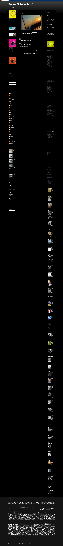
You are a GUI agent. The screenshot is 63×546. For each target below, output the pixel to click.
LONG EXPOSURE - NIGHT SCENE (25, 517)
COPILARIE (41, 506)
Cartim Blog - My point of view (50, 491)
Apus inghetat (52, 205)
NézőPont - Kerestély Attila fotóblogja (50, 443)
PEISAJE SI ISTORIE (50, 98)
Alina (10, 95)
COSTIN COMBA (11, 507)
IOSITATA (30, 515)
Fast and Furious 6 (52, 438)
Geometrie (10, 513)
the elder (11, 143)
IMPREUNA (34, 514)
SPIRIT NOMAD (13, 532)
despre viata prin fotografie (50, 348)
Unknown (11, 129)
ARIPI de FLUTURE (50, 468)
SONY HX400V (52, 303)
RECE (21, 528)
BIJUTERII (26, 504)
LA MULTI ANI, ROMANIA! (50, 187)
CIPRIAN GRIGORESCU (13, 506)
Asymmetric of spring (52, 366)
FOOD (19, 511)
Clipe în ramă (50, 407)
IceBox (15, 514)
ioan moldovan (12, 138)
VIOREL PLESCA (35, 536)
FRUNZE (20, 512)
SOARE (37, 531)
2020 (37, 500)
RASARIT (47, 527)
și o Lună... (52, 181)
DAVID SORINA (23, 508)
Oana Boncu (25, 522)
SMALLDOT (31, 531)
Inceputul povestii (52, 311)
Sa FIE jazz (52, 317)
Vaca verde (49, 493)
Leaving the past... (52, 387)
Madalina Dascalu (12, 118)
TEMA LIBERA (40, 533)
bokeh (49, 504)
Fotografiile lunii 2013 (50, 26)
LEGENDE (36, 516)
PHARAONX (36, 524)
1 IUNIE (21, 500)
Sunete (23, 533)
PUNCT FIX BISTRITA (29, 527)
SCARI (14, 530)
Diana (11, 110)
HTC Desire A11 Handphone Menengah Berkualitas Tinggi (50, 396)
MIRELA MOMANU (16, 520)
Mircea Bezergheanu (49, 519)
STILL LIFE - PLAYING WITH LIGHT (40, 532)
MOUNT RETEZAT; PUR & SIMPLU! (50, 239)
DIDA (34, 508)
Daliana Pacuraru (12, 107)
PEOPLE (24, 524)
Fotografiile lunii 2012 (50, 27)
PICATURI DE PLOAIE (28, 525)
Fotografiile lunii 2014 (50, 24)
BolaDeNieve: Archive (11, 205)
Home (48, 29)
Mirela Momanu (50, 399)
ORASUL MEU (44, 522)
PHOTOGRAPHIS (47, 524)
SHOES (13, 531)
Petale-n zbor (50, 247)
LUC (35, 517)
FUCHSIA (24, 512)
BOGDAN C (46, 504)
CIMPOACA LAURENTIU (11, 103)
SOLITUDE (43, 531)
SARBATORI (52, 529)
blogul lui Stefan (50, 378)
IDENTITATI (19, 514)
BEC (23, 504)
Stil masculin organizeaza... (52, 430)
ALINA (40, 501)
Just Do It (52, 401)
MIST (35, 520)
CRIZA (42, 507)
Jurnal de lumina (50, 203)
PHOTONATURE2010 (13, 525)
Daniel (11, 508)
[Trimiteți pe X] (34, 32)
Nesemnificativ (52, 248)
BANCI (9, 504)
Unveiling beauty (50, 415)
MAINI (34, 518)
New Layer (49, 315)
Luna (14, 518)
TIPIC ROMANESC (50, 52)
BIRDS (31, 504)
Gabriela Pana (12, 114)
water (47, 536)
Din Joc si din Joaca (50, 484)
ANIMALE (27, 502)
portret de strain (40, 526)
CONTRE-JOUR (32, 506)
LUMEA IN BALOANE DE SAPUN (43, 517)
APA (31, 502)
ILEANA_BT (26, 514)
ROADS (44, 528)
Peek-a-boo (14, 160)
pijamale (48, 525)
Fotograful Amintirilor (49, 452)
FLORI (53, 510)
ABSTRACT (47, 500)
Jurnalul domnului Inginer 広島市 (50, 289)
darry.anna (11, 136)
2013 (52, 445)
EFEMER (12, 510)
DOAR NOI (23, 42)
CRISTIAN (23, 507)
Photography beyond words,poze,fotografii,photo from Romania (50, 256)
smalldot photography (49, 460)
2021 (40, 500)
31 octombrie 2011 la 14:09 (26, 44)
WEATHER (51, 536)
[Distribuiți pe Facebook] (35, 32)
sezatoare (9, 531)
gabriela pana (40, 512)
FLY (15, 511)
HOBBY (49, 513)
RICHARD (24, 33)
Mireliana (25, 520)
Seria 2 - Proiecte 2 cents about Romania (50, 34)
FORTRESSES (25, 511)
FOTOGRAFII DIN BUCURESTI (50, 476)
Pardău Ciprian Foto (50, 435)
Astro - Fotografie (50, 265)
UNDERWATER (21, 535)
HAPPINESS (44, 513)
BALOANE (52, 503)
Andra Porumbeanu (12, 99)
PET (29, 524)
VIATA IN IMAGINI (11, 536)
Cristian (11, 105)
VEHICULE (47, 535)
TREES (41, 534)
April (10, 101)
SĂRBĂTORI (9, 530)
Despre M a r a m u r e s (12, 192)
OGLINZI (37, 522)
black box (49, 280)
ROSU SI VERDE (26, 529)
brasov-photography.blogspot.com (50, 356)
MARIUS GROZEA (48, 518)
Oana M (11, 120)
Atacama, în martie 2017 (52, 291)
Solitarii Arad (12, 127)
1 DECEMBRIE (15, 500)
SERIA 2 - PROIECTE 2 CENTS (49, 530)
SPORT (19, 532)
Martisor (10, 519)
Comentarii (12, 84)
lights (44, 516)
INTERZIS (16, 515)
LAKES (20, 516)
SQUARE (24, 532)
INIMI (54, 514)
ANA (10, 502)
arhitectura (9, 503)
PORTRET (33, 526)
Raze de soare (52, 527)
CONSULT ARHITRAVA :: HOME (50, 487)
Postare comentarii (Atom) (34, 53)
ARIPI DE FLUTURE (16, 503)
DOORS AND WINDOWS (47, 508)
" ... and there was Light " (50, 180)
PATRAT (45, 523)
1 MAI (24, 500)
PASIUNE (40, 523)
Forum (48, 15)
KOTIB (15, 516)
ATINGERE (38, 503)
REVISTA (32, 528)
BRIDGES (52, 504)
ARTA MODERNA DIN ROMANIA (28, 503)
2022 (43, 500)
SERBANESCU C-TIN (25, 530)
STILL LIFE (29, 532)
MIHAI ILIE (21, 519)
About (48, 13)
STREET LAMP (11, 533)
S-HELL (43, 529)
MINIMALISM (41, 519)
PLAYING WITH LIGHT (20, 526)
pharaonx (49, 364)
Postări (11, 82)
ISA (34, 515)
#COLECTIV (9, 500)
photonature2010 (12, 141)
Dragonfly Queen (52, 342)
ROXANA (33, 529)
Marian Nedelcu (40, 518)
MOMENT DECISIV (50, 520)
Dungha (11, 112)
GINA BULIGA (30, 513)
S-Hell (48, 308)
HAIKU (48, 141)
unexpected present (52, 374)
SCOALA (18, 530)
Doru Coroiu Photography (49, 393)
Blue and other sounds (50, 332)
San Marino (52, 267)
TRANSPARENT (29, 33)
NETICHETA (10, 182)
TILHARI (53, 533)
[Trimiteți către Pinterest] (36, 32)
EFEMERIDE (49, 385)
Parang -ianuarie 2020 (52, 242)
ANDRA (14, 502)
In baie (39, 514)
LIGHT (39, 516)
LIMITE (47, 516)
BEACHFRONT (17, 504)
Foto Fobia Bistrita (11, 185)
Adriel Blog (49, 427)
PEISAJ (51, 523)
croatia (52, 469)
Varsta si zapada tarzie (50, 297)
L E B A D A (52, 198)
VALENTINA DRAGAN (39, 535)
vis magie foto (50, 221)
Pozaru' (47, 526)
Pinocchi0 (11, 122)
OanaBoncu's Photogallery (50, 323)
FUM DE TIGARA (32, 512)
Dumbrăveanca (52, 453)
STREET (50, 532)
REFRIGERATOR (26, 528)
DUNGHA (42, 509)
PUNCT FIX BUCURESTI (39, 527)
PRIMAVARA (15, 527)
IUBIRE (44, 515)
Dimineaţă (49, 324)
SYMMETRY (28, 533)
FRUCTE (11, 512)
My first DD (49, 424)
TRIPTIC (47, 534)
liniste (52, 516)
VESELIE (52, 535)
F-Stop (10, 199)
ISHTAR (38, 515)
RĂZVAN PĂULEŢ (11, 528)
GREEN (34, 513)
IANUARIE (53, 513)
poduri (27, 526)
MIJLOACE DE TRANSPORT (30, 519)
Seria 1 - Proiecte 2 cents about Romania (50, 32)
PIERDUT (43, 525)
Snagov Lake (14, 175)
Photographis (50, 272)
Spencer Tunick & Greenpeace (11, 201)
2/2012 (32, 500)
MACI (25, 518)
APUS (43, 502)
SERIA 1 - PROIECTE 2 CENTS (37, 530)
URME (27, 535)
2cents (11, 93)
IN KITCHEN (48, 514)
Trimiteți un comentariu (24, 46)
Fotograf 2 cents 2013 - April (50, 18)
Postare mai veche (40, 50)
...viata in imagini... (50, 296)
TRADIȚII (29, 534)
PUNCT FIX (23, 527)
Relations (48, 36)
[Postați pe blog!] (33, 32)
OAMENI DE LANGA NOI (16, 522)
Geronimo (25, 513)
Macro (29, 518)
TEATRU (34, 533)
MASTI (15, 519)
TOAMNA (23, 534)
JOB (52, 515)
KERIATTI (9, 516)
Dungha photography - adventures (50, 195)
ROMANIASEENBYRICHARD (50, 301)
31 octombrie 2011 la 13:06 (26, 40)
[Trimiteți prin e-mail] (32, 32)
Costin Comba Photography (50, 340)
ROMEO (17, 529)
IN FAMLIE (43, 514)
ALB (54, 500)
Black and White (37, 504)
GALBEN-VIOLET (50, 512)
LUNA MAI (20, 518)
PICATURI (22, 525)
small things (24, 531)
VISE (43, 536)
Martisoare (14, 150)
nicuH (48, 327)
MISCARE (30, 520)
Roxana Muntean (12, 125)
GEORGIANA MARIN (18, 513)
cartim (11, 134)
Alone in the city (52, 350)
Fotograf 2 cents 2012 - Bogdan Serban (50, 20)
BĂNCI (13, 504)
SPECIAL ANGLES (51, 531)
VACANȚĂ (31, 535)
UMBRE (15, 535)
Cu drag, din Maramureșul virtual (11, 194)
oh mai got (49, 328)
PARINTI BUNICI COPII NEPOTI (23, 523)
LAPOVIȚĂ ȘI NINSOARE (29, 516)
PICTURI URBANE (36, 525)
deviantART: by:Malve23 (49, 423)
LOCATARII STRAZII (12, 517)
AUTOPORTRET (45, 503)
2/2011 (27, 500)
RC (17, 528)
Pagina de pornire (31, 50)
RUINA (38, 529)
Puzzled (49, 371)
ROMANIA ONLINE (12, 184)
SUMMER (18, 533)
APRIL (36, 502)
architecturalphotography (50, 502)
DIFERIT (38, 508)
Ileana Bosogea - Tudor (12, 116)
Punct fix (48, 12)
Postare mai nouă (22, 50)
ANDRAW (21, 502)
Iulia (49, 515)
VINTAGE (27, 536)
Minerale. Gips (52, 189)
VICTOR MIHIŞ (20, 536)
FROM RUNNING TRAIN (50, 511)
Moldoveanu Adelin (41, 520)
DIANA (30, 508)
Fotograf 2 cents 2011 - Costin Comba (50, 23)
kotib (10, 140)
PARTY (33, 523)
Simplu (49, 210)
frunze (15, 512)
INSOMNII (11, 515)
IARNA (10, 514)
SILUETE (18, 531)
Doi (13, 154)
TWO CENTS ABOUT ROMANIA (21, 4)
